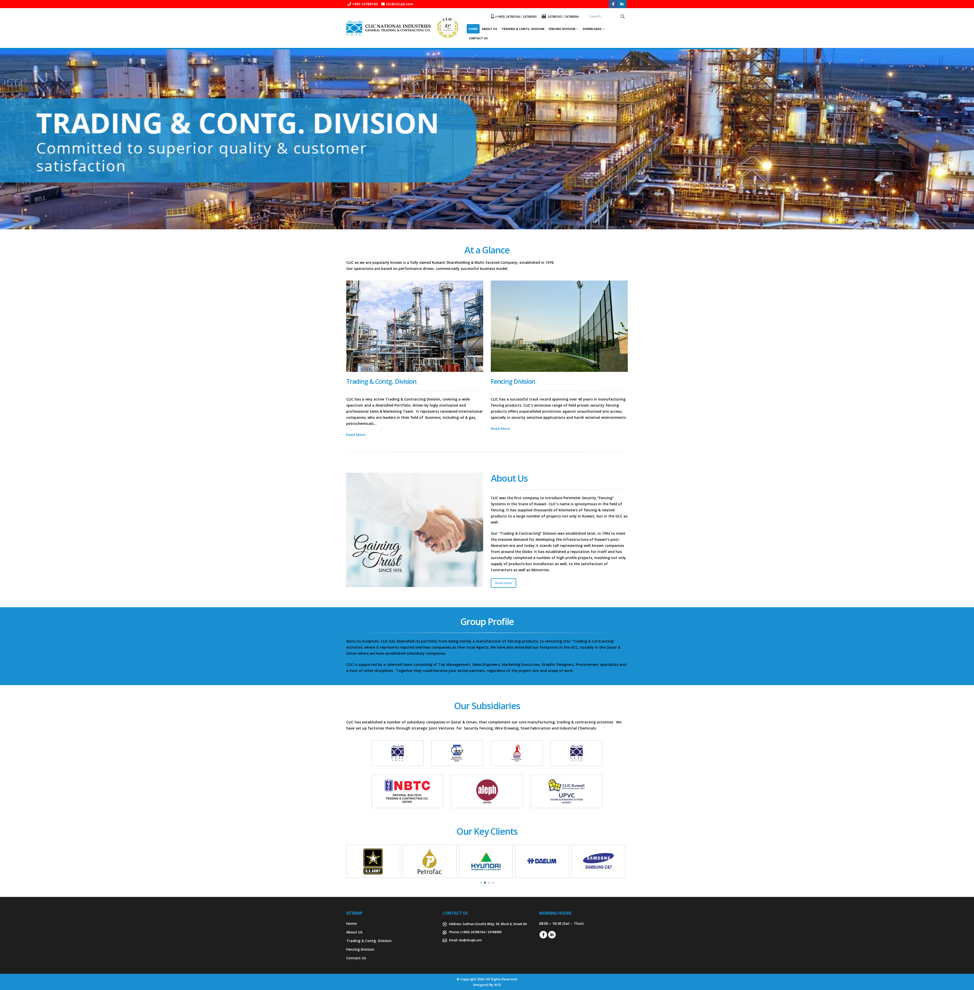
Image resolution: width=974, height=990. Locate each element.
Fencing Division (562, 29)
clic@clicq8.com (470, 940)
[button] (481, 882)
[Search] (623, 16)
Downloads (592, 29)
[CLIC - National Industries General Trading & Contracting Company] (402, 28)
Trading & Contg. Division (522, 29)
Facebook (543, 935)
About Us (489, 29)
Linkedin (552, 935)
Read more (503, 583)
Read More (355, 434)
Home (473, 29)
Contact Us (478, 38)
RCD (498, 984)
